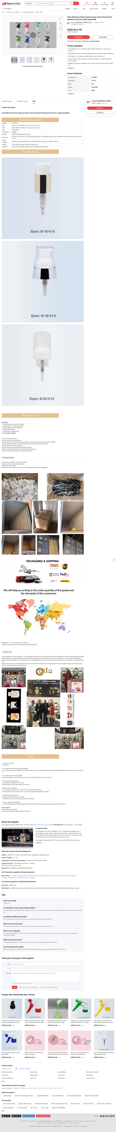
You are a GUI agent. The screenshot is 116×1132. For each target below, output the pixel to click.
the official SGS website (42, 825)
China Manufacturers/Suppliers (44, 1121)
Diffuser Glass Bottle (7, 1072)
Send (14, 987)
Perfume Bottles (28, 875)
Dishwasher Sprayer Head (91, 1095)
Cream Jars (67, 875)
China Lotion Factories (9, 1103)
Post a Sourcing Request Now (49, 987)
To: (10, 968)
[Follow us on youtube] (108, 1116)
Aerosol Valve (59, 875)
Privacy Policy (84, 1126)
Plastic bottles (33, 1072)
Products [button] (29, 3)
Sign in (112, 4)
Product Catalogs (25, 1068)
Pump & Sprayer (90, 1078)
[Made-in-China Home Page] (11, 3)
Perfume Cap (37, 875)
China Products (31, 1121)
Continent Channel (77, 1121)
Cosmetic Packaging (17, 875)
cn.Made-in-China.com (74, 1123)
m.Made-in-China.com (62, 1123)
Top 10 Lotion (34, 1107)
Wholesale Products (58, 1121)
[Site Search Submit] (76, 3)
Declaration (75, 1126)
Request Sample (95, 41)
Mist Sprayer (89, 1075)
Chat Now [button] (104, 37)
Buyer (75, 8)
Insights (94, 1121)
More (3, 1111)
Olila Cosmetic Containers (27, 877)
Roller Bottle (61, 1078)
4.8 (94, 103)
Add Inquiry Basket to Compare (33, 66)
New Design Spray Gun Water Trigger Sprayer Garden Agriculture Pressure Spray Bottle (34, 1022)
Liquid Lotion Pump (88, 1103)
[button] (71, 3)
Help (84, 8)
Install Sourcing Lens (44, 1116)
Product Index (87, 1121)
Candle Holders (62, 1072)
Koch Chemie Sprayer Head (74, 1095)
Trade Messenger (28, 1116)
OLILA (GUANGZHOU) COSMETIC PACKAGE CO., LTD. (82, 22)
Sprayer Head (39, 12)
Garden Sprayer (7, 1095)
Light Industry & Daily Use (13, 12)
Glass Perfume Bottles (92, 1072)
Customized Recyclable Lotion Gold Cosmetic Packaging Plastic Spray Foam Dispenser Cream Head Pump (11, 1022)
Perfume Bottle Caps (14, 877)
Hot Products (23, 1121)
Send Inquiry (78, 37)
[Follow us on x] (103, 1116)
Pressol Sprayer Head (57, 1095)
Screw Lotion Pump (8, 1107)
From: (9, 964)
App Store (6, 1116)
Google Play (16, 1116)
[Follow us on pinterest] (111, 1116)
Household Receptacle (28, 12)
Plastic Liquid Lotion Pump (104, 1103)
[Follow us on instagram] (106, 1116)
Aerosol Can (51, 875)
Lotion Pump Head (22, 1107)
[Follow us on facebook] (101, 1116)
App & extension (93, 8)
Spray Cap (44, 875)
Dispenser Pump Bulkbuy (58, 1107)
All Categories (7, 8)
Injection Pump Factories (41, 1103)
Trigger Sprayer (34, 1075)
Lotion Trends (44, 1107)
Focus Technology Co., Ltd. (46, 1126)
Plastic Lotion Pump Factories (59, 1103)
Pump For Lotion (75, 1103)
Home (3, 12)
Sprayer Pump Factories (25, 1103)
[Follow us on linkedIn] (113, 1116)
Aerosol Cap (33, 1078)
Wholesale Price (68, 1121)
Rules (113, 8)
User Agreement (67, 1126)
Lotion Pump (61, 1075)
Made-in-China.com (50, 1123)
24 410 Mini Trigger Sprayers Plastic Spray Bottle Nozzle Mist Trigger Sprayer (57, 1022)
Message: (8, 973)
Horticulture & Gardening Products (24, 1095)
